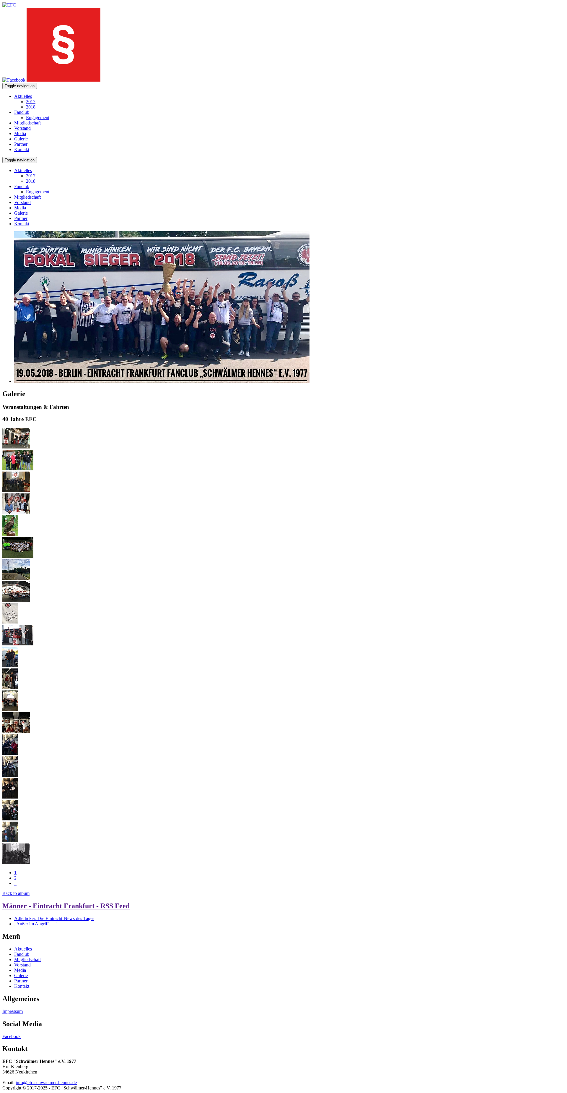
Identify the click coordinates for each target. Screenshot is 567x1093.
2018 (30, 106)
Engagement (37, 117)
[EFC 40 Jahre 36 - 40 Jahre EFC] (17, 556)
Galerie (21, 138)
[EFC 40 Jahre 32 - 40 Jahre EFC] (10, 534)
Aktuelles (23, 96)
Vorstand (22, 128)
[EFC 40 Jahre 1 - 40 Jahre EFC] (16, 512)
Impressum (12, 1011)
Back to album (16, 893)
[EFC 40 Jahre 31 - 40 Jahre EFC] (10, 775)
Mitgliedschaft (27, 122)
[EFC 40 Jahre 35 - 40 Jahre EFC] (10, 840)
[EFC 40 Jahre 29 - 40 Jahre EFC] (10, 709)
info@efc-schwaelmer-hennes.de (46, 1082)
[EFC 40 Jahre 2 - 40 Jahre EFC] (16, 731)
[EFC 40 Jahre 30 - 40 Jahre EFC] (10, 753)
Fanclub (21, 112)
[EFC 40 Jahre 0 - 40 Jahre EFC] (16, 600)
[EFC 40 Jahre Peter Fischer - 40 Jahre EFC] (16, 446)
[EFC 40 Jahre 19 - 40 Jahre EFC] (10, 665)
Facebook (11, 1036)
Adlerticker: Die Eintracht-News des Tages (54, 918)
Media (20, 133)
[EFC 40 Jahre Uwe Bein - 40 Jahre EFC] (17, 468)
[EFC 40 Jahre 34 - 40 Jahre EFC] (10, 818)
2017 (30, 101)
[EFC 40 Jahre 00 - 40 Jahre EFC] (16, 578)
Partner (20, 144)
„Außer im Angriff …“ (35, 923)
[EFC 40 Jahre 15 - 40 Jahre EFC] (10, 621)
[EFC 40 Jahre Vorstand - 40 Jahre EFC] (16, 490)
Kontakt (21, 149)
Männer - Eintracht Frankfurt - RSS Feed (66, 906)
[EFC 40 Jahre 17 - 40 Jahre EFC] (17, 643)
